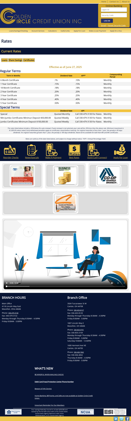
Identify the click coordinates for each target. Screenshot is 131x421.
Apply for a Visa (116, 31)
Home (103, 1)
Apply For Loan (79, 31)
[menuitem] (19, 31)
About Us (126, 1)
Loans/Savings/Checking (18, 31)
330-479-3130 (13, 313)
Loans (4, 60)
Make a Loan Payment (97, 31)
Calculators (52, 31)
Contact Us (114, 1)
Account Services (38, 31)
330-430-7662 (79, 352)
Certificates (28, 60)
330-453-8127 (79, 310)
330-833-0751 (79, 330)
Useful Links (65, 31)
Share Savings (15, 60)
